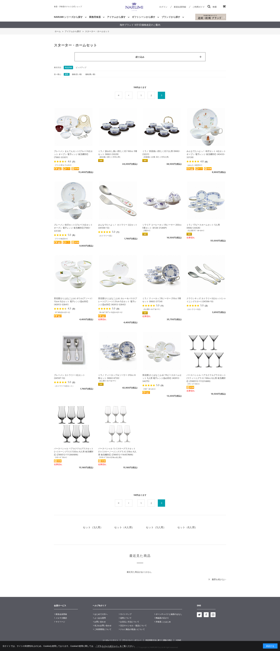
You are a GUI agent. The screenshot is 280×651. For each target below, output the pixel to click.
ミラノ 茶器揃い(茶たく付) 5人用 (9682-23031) (161, 152)
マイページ (60, 622)
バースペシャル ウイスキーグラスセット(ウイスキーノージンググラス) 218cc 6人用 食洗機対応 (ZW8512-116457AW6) (117, 451)
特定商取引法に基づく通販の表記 (159, 640)
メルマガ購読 (61, 618)
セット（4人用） (124, 527)
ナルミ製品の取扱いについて (132, 629)
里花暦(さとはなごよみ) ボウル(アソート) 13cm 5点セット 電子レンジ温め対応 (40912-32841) (73, 301)
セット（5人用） (156, 527)
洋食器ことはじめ (163, 622)
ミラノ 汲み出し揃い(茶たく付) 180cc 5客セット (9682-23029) (117, 152)
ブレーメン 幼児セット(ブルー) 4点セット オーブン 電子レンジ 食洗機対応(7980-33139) (73, 227)
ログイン (163, 7)
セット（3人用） (93, 527)
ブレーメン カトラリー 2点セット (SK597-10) (69, 376)
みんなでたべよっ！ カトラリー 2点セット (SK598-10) (117, 226)
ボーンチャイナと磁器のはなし (169, 614)
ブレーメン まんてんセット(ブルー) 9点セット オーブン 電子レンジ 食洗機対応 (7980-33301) (73, 154)
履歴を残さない (219, 579)
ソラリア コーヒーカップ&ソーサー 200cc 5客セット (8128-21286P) (162, 226)
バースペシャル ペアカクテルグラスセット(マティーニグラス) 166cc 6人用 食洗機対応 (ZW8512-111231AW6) (206, 378)
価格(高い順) (90, 74)
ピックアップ (81, 67)
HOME (178, 640)
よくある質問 (100, 618)
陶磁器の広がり (162, 618)
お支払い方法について (129, 622)
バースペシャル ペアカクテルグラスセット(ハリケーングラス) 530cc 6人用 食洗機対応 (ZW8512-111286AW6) (73, 451)
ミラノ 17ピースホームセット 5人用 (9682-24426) (203, 226)
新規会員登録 (180, 7)
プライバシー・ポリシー (131, 640)
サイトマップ (126, 614)
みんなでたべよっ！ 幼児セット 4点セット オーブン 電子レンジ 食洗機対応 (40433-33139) (206, 154)
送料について (126, 618)
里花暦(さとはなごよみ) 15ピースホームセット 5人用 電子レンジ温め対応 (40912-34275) (161, 378)
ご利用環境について (102, 629)
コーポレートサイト (110, 640)
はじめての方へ (101, 614)
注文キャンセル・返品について (133, 625)
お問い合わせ (100, 622)
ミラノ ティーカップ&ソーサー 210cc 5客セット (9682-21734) (161, 300)
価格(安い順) (77, 74)
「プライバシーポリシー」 (107, 646)
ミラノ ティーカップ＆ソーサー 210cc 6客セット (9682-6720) (117, 376)
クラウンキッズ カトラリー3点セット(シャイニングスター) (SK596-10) (206, 300)
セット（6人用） (187, 527)
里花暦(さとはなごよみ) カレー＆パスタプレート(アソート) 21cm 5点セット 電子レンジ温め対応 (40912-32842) (117, 301)
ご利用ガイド (198, 7)
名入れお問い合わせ (102, 625)
